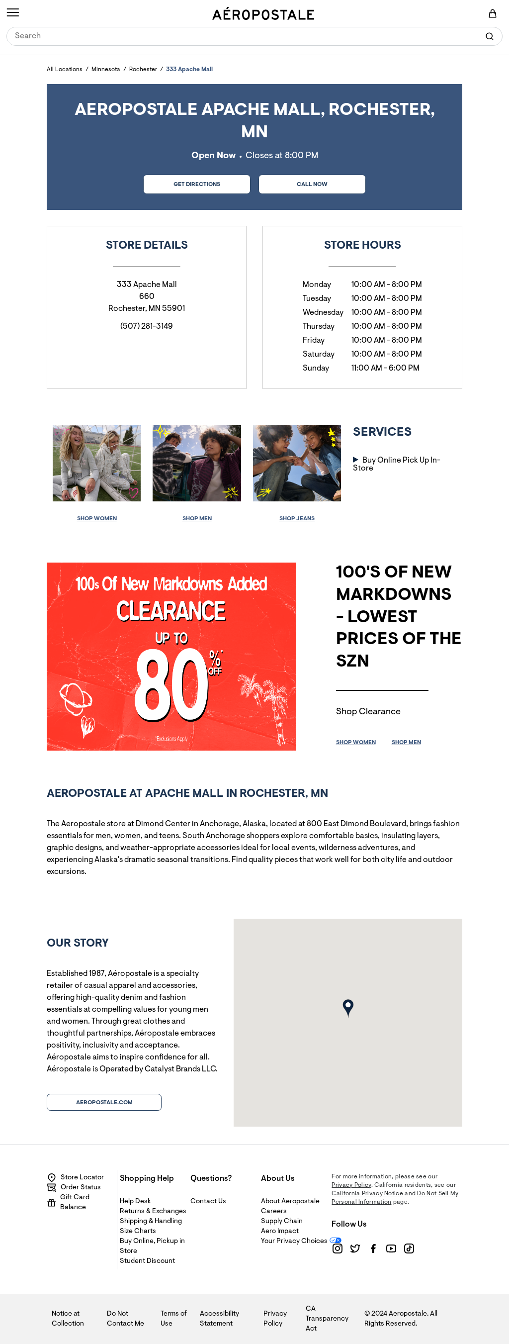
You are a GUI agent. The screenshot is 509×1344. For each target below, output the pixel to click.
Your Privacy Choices (294, 1241)
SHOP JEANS (297, 519)
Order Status (81, 1187)
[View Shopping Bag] (493, 13)
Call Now (312, 185)
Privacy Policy (351, 1185)
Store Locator (82, 1177)
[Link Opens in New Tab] (337, 1248)
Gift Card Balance (74, 1202)
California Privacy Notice (367, 1194)
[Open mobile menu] (12, 13)
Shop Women (97, 519)
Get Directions (181, 181)
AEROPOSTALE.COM (104, 1103)
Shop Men (197, 519)
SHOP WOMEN (356, 743)
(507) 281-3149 (146, 327)
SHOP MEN (406, 743)
